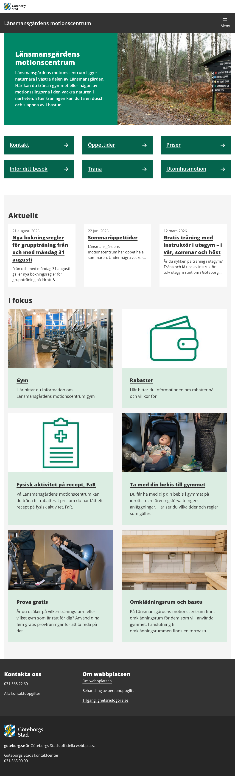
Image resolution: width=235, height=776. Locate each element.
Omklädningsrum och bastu (166, 601)
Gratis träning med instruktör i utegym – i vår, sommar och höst (193, 245)
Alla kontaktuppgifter (22, 693)
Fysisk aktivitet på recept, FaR (56, 484)
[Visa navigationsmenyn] (225, 23)
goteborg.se (14, 745)
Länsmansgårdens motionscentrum (47, 23)
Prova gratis (32, 601)
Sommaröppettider (112, 237)
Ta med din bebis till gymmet (167, 484)
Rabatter (141, 380)
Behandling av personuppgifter (109, 690)
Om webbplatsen (97, 680)
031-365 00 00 (16, 760)
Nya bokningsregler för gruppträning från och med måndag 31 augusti (40, 248)
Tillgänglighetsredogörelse (105, 700)
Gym (22, 380)
